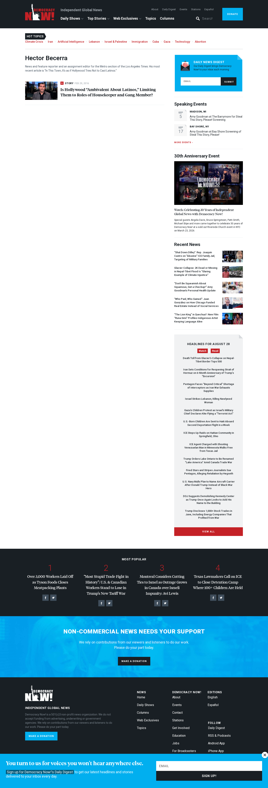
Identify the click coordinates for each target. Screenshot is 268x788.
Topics (150, 18)
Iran (50, 41)
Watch (202, 350)
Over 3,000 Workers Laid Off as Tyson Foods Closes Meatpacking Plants (50, 582)
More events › (183, 142)
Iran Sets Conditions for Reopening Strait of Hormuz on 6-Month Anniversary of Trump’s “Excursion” (208, 373)
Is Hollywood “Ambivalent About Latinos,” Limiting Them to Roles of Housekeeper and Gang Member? (108, 92)
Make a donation (134, 661)
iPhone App (216, 751)
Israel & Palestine (116, 41)
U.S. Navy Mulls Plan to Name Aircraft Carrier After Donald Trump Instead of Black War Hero (208, 485)
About (154, 9)
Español (209, 9)
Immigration (140, 41)
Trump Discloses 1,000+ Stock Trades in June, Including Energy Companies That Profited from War (208, 514)
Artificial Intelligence (71, 41)
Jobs (175, 743)
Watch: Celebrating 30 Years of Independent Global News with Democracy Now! (204, 212)
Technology (182, 41)
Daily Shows (70, 18)
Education (179, 735)
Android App (216, 743)
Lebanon (94, 41)
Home (141, 697)
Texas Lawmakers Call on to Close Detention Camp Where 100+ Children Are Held (218, 582)
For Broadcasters (184, 751)
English (213, 697)
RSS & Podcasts (219, 735)
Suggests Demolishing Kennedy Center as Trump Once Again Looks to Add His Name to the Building (208, 499)
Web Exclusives (125, 18)
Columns (167, 18)
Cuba (155, 41)
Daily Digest (169, 9)
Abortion (200, 41)
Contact (177, 712)
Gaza (167, 41)
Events (183, 9)
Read (215, 350)
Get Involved (181, 728)
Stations (196, 9)
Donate (232, 14)
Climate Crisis (34, 41)
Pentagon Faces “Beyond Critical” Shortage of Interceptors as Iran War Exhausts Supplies (208, 387)
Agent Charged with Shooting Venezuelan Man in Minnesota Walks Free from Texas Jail (208, 448)
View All (208, 531)
